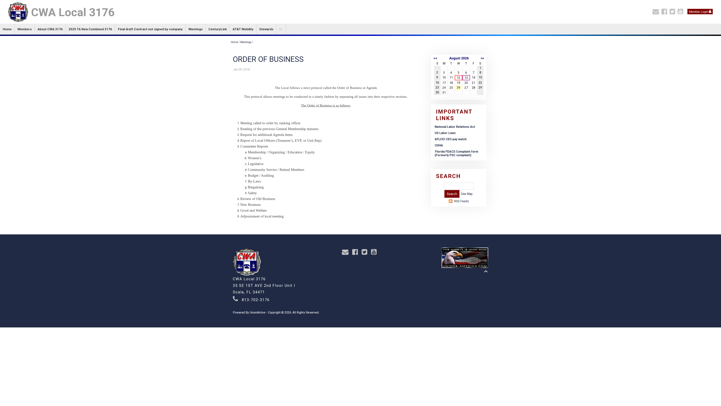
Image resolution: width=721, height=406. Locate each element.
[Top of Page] (485, 271)
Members (24, 29)
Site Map (467, 194)
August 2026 (459, 58)
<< (435, 58)
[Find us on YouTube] (681, 13)
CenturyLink (217, 29)
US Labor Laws (445, 133)
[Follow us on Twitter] (673, 13)
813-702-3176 (256, 300)
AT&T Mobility (243, 29)
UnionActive (257, 312)
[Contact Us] (656, 13)
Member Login (699, 12)
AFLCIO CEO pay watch (451, 139)
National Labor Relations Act (455, 127)
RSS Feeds (461, 201)
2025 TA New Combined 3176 (90, 29)
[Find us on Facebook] (665, 13)
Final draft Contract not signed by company (150, 29)
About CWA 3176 (50, 29)
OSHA (439, 145)
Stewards (266, 29)
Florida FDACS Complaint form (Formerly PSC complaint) (456, 153)
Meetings (196, 29)
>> (482, 58)
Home (7, 29)
